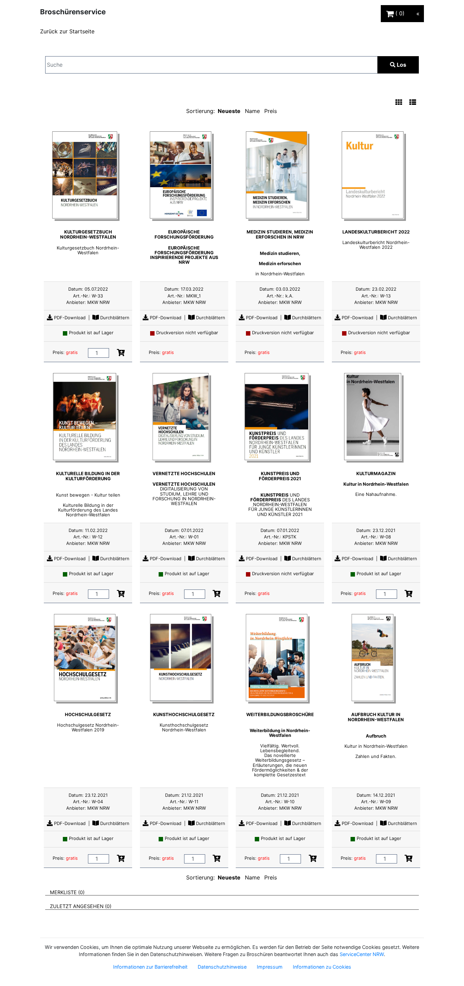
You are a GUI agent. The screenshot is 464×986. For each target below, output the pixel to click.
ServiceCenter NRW (362, 954)
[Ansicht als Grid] (399, 103)
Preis (270, 111)
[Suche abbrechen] (358, 65)
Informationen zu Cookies (322, 967)
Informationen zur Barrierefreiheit (150, 967)
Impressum (270, 967)
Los (400, 64)
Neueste (229, 111)
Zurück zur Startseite (67, 31)
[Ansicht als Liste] (413, 103)
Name (252, 111)
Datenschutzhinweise (222, 967)
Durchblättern (114, 317)
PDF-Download (69, 317)
